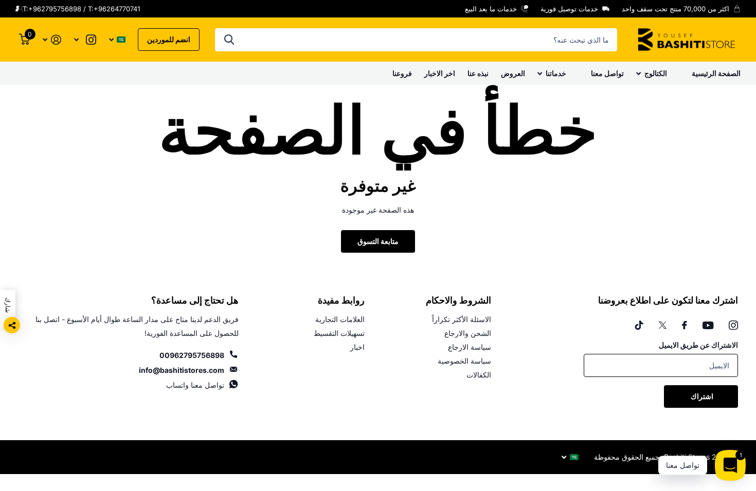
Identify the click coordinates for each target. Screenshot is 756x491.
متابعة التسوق (378, 241)
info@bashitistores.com (181, 370)
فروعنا (402, 73)
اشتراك (701, 396)
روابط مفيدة (341, 300)
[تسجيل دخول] (51, 39)
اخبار (357, 347)
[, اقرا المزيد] (85, 39)
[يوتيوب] (708, 325)
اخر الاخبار (439, 73)
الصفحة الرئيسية (716, 73)
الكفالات (478, 374)
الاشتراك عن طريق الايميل (698, 345)
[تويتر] (663, 325)
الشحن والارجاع (467, 333)
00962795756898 (191, 355)
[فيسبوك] (684, 325)
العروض (513, 73)
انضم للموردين (168, 39)
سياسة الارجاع (469, 347)
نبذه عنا (478, 73)
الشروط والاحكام (458, 300)
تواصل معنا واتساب (195, 385)
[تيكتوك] (639, 325)
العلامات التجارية (340, 319)
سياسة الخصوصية (464, 360)
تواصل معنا (607, 73)
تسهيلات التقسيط (339, 333)
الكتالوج (655, 73)
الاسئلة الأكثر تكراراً (461, 319)
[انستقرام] (733, 325)
